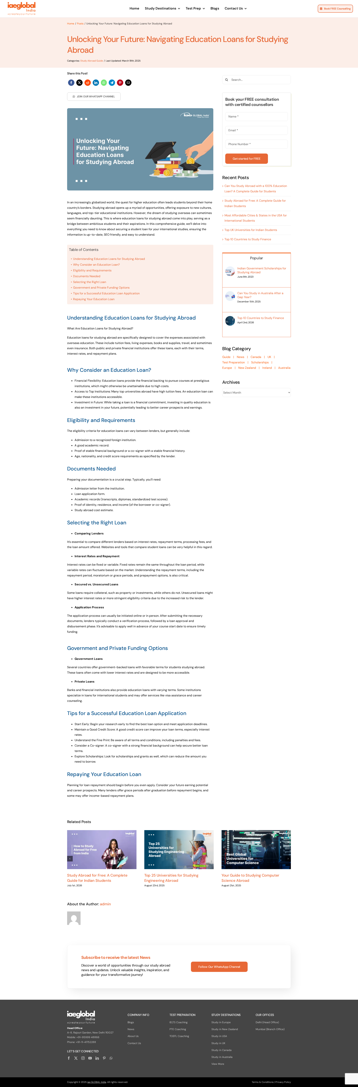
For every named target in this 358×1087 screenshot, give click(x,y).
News (240, 357)
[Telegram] (112, 83)
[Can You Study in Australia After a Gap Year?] (230, 294)
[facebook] (68, 1058)
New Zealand (247, 368)
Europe (227, 368)
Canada (256, 357)
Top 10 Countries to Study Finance (247, 239)
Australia (284, 368)
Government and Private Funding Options (101, 288)
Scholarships (260, 362)
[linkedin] (97, 1058)
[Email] (128, 83)
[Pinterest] (120, 83)
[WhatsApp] (104, 83)
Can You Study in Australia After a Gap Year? (260, 295)
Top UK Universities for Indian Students (250, 230)
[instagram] (83, 1058)
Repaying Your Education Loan (93, 299)
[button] (70, 858)
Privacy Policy (283, 1082)
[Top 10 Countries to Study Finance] (230, 318)
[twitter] (76, 1058)
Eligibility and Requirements (92, 270)
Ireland (267, 368)
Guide (226, 357)
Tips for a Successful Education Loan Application (106, 293)
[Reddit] (88, 83)
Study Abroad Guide (91, 60)
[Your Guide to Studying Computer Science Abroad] (256, 849)
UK (269, 357)
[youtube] (90, 1058)
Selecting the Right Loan (89, 282)
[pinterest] (104, 1058)
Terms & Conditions (263, 1082)
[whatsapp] (111, 1058)
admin (105, 904)
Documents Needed (86, 276)
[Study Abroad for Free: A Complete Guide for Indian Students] (101, 849)
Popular (256, 258)
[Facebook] (71, 83)
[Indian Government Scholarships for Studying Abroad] (230, 269)
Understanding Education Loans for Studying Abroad (109, 259)
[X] (79, 83)
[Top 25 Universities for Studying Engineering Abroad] (179, 849)
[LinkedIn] (96, 83)
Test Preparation (233, 362)
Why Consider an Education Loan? (96, 265)
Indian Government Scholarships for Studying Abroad (261, 270)
